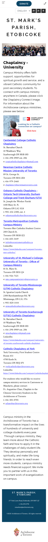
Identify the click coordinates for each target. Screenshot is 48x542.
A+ (34, 10)
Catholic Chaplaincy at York (19, 348)
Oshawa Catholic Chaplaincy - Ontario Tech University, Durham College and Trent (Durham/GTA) (22, 194)
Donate (24, 4)
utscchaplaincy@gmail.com (17, 333)
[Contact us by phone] (45, 3)
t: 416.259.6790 (24, 504)
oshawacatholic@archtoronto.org (21, 215)
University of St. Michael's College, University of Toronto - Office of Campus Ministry (23, 262)
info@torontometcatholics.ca (19, 242)
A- (38, 10)
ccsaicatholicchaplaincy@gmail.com (21, 161)
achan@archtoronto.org (16, 403)
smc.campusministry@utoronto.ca (21, 279)
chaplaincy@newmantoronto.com (21, 184)
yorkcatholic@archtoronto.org (19, 366)
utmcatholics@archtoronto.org (19, 306)
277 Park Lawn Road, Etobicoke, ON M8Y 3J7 (24, 501)
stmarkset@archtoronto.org (24, 507)
